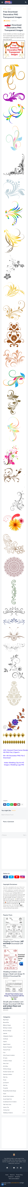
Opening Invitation (14, 1074)
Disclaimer (17, 1176)
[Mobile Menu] (2, 2)
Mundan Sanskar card (14, 1071)
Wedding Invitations (14, 1112)
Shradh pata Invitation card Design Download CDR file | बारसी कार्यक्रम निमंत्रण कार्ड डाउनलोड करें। (13, 1005)
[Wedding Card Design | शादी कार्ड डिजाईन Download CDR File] (14, 938)
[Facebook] (4, 804)
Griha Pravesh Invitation (14, 1055)
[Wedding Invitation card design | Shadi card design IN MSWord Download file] (14, 970)
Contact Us (10, 1176)
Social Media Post (14, 1099)
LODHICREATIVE (15, 1183)
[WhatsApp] (11, 804)
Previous (4, 835)
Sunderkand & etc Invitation (14, 1102)
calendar (14, 1033)
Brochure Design (14, 1030)
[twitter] (11, 877)
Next (24, 835)
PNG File (14, 1077)
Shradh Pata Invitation (14, 1096)
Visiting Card (14, 1110)
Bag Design (14, 1019)
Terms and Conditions (14, 1178)
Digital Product (14, 1044)
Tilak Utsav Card (14, 1104)
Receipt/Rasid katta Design (14, 1091)
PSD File (14, 1085)
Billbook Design (14, 1025)
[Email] (18, 804)
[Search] (26, 2)
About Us (12, 1175)
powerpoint (14, 1082)
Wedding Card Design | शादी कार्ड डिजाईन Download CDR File (13, 943)
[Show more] (22, 804)
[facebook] (5, 877)
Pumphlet (14, 1088)
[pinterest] (21, 1167)
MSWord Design (14, 1069)
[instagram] (22, 877)
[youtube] (16, 877)
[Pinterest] (15, 804)
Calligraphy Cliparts (14, 1036)
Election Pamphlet (14, 1047)
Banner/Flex (14, 1022)
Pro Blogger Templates (17, 1181)
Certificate (14, 1039)
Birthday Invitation (14, 1028)
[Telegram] (10, 1167)
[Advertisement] (14, 784)
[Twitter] (8, 804)
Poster (14, 1080)
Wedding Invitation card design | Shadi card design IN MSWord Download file (14, 974)
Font (14, 1052)
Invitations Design (14, 1060)
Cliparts (9, 9)
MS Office (14, 1066)
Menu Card (14, 1063)
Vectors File (14, 1107)
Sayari (14, 1093)
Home (4, 9)
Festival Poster (14, 1050)
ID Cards (14, 1058)
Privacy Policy (19, 1175)
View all (13, 810)
